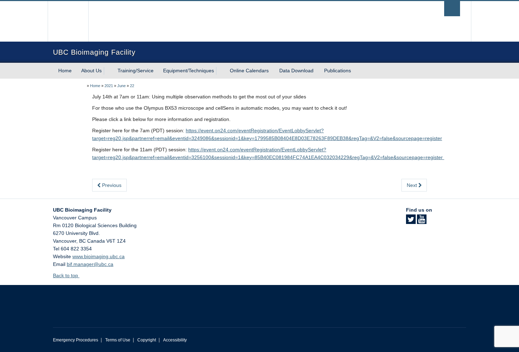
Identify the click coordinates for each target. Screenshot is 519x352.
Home (65, 70)
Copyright (146, 340)
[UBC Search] (452, 8)
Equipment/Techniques (188, 70)
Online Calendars (249, 70)
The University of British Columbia (68, 21)
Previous (111, 185)
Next (412, 185)
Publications (337, 70)
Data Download (296, 70)
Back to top (66, 275)
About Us (91, 70)
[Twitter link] (411, 221)
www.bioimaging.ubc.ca (98, 256)
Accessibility (175, 340)
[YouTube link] (421, 221)
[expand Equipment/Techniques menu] (220, 71)
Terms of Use (117, 340)
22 (132, 86)
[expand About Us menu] (108, 71)
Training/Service (136, 70)
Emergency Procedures (75, 340)
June (121, 86)
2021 (109, 86)
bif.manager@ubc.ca (90, 264)
